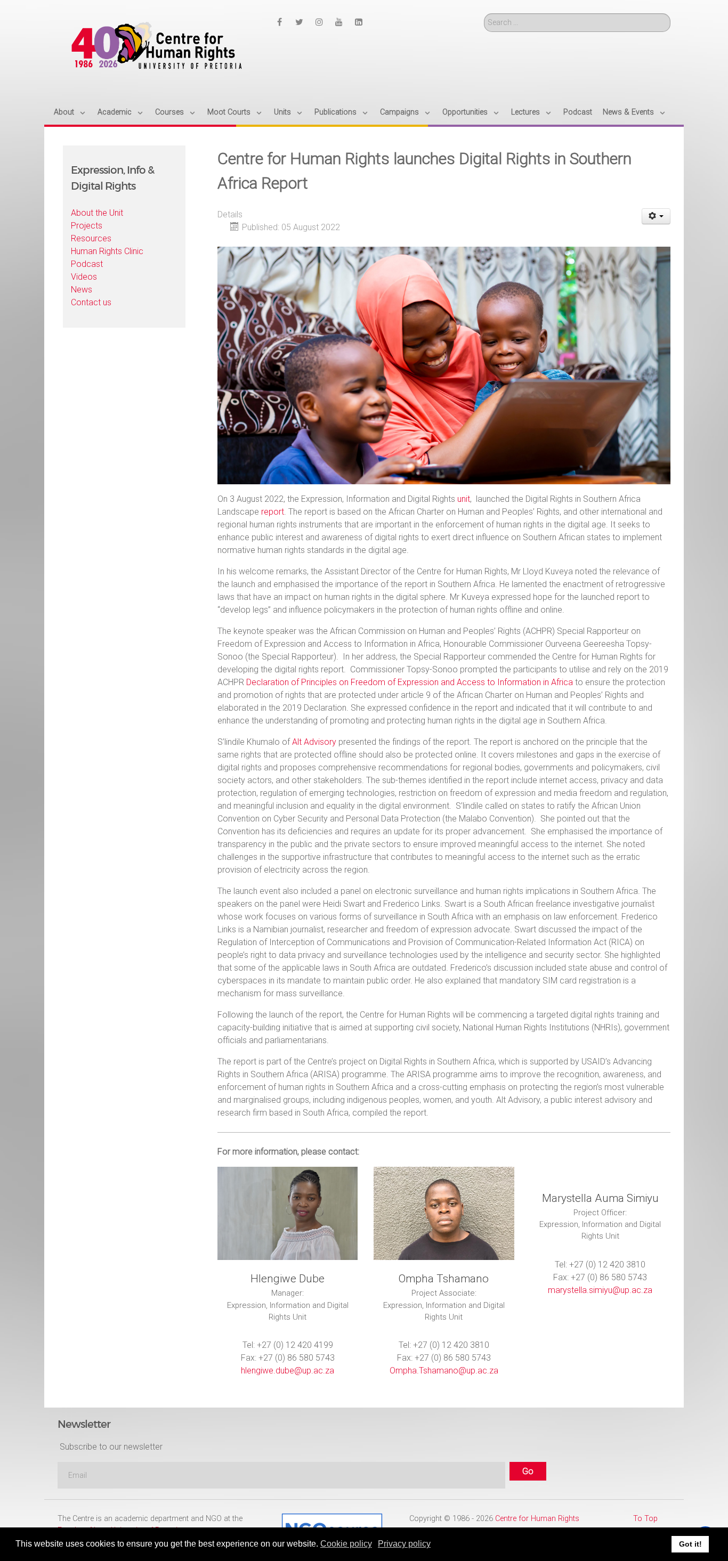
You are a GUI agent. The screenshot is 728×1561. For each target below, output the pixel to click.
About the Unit (97, 213)
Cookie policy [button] (346, 1543)
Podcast (87, 264)
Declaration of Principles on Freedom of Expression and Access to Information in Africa (409, 682)
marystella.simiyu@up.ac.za (600, 1290)
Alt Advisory (314, 742)
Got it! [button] (690, 1544)
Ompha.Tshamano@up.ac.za (444, 1370)
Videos (84, 277)
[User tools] (656, 216)
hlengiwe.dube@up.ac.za (287, 1370)
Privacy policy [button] (404, 1543)
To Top (645, 1518)
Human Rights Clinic (107, 251)
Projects (86, 226)
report (272, 512)
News (81, 289)
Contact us (91, 302)
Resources (91, 238)
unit (463, 499)
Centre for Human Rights (537, 1518)
